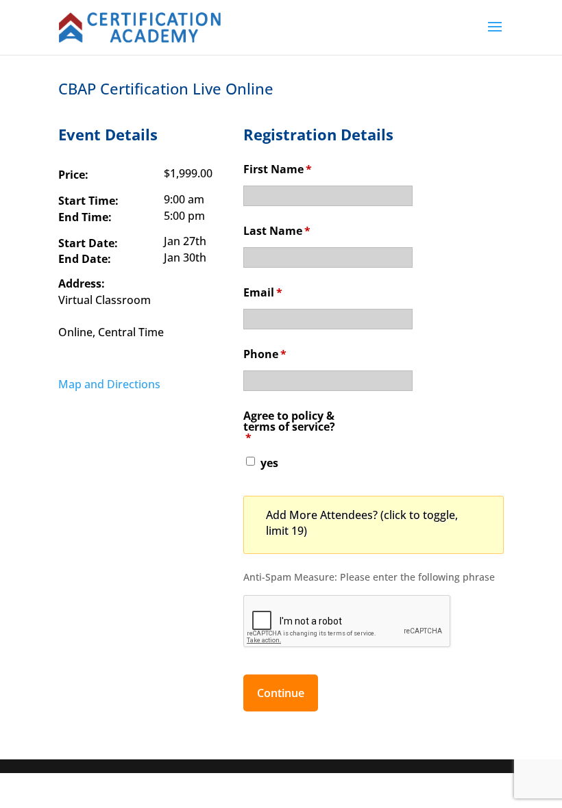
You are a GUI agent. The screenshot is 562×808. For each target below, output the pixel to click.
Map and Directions (109, 384)
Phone (264, 354)
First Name (277, 169)
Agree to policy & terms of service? (289, 426)
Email (262, 292)
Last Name (276, 230)
